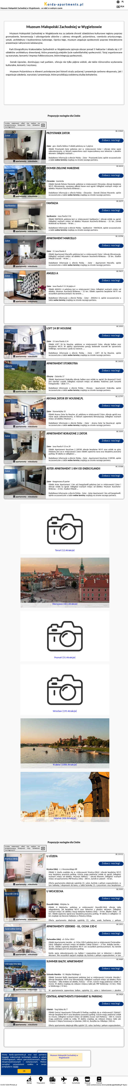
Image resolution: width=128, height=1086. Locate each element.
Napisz (125, 1085)
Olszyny (8, 366)
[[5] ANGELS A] (25, 287)
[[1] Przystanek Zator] (25, 147)
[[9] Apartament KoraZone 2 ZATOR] (25, 447)
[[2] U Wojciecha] (25, 905)
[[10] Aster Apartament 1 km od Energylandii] (25, 482)
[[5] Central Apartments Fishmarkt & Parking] (25, 1010)
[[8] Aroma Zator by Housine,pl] (25, 412)
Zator (7, 136)
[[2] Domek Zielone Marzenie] (25, 182)
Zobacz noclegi (111, 140)
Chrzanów (9, 171)
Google (5, 1057)
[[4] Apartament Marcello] (25, 252)
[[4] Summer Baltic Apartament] (25, 975)
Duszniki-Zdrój (11, 894)
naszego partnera (91, 160)
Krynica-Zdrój (11, 859)
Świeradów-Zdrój (13, 929)
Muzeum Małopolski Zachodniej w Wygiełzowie (64, 1056)
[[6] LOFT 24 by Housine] (25, 342)
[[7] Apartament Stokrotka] (25, 377)
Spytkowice (10, 206)
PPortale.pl (13, 1085)
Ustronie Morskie (13, 964)
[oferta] (14, 161)
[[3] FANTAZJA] (25, 217)
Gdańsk (8, 999)
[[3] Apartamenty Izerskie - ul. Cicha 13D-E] (25, 940)
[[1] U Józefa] (25, 870)
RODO (15, 1067)
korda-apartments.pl (64, 4)
